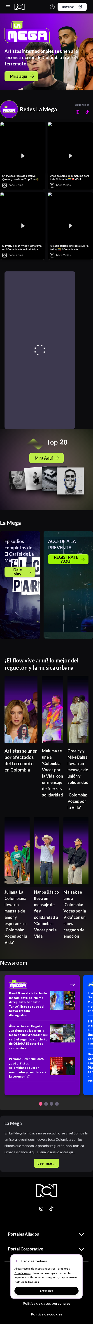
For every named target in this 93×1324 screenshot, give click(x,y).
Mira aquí (18, 76)
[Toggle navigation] (8, 7)
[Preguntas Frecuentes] (52, 6)
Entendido (46, 1290)
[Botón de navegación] (40, 1104)
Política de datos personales (46, 1303)
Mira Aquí (44, 458)
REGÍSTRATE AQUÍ (66, 559)
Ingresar (68, 7)
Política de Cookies (26, 1282)
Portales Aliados (23, 1234)
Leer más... (46, 1163)
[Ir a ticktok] (41, 1208)
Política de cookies (46, 1314)
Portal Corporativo (25, 1248)
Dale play (17, 571)
